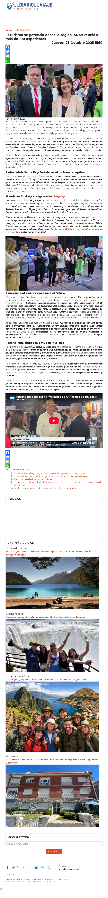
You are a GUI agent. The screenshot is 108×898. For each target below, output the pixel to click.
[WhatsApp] (54, 60)
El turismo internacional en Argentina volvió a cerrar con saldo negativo (51, 476)
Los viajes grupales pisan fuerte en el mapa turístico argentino (45, 679)
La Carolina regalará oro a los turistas (31, 479)
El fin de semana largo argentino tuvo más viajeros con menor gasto (49, 473)
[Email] (54, 56)
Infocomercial (70, 869)
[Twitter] (54, 51)
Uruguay (59, 196)
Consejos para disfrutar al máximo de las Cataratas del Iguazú (45, 617)
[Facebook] (54, 47)
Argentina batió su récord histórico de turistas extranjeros (43, 488)
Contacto (66, 866)
